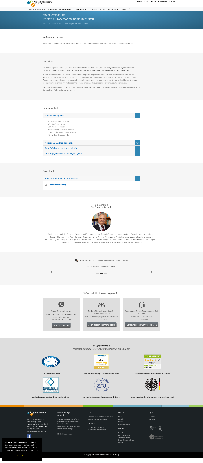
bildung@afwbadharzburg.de (37, 431)
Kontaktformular (123, 433)
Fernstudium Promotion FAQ (97, 429)
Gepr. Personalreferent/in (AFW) (68, 419)
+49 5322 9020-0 (142, 1)
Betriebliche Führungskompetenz (68, 426)
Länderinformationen (64, 434)
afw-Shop (152, 419)
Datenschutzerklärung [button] (29, 450)
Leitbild (120, 419)
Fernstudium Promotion (97, 9)
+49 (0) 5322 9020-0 (33, 429)
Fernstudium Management (36, 9)
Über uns (172, 1)
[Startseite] (40, 3)
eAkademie (163, 1)
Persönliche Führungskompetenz (68, 424)
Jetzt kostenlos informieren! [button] (101, 325)
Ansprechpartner (124, 438)
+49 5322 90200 (61, 325)
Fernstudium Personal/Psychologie (59, 9)
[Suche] (129, 9)
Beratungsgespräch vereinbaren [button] (142, 325)
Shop (154, 1)
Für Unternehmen (113, 9)
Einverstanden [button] (22, 456)
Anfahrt (120, 442)
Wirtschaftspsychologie (65, 429)
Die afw (120, 417)
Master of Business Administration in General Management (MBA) (100, 418)
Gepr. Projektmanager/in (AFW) (68, 421)
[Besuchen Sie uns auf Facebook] (29, 436)
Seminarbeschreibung (57, 185)
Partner (120, 421)
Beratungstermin (124, 435)
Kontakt (123, 9)
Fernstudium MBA (80, 9)
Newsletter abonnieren (126, 440)
